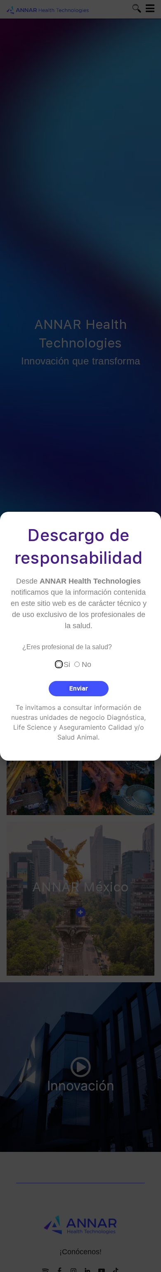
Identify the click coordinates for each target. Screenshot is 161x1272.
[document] (80, 636)
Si (67, 664)
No (86, 664)
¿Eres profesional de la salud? (67, 647)
